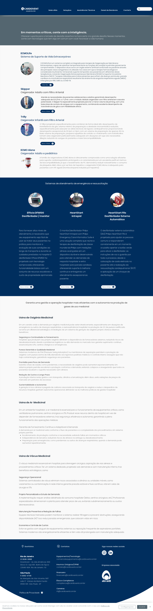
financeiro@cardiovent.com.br (70, 575)
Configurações (127, 607)
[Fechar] (150, 607)
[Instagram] (104, 552)
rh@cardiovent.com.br (66, 591)
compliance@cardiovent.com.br (71, 583)
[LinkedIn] (110, 552)
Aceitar (142, 607)
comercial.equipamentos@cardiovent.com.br (77, 559)
